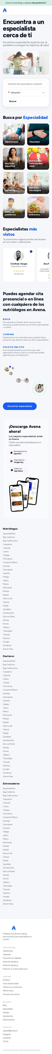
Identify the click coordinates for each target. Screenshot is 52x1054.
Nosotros (6, 980)
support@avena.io (10, 1031)
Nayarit (6, 595)
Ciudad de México (10, 562)
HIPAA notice (8, 991)
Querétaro (7, 609)
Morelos (6, 591)
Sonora (6, 624)
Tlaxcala (6, 634)
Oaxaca (6, 602)
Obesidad (7, 954)
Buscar (12, 101)
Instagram (7, 1034)
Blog (4, 1005)
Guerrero (6, 573)
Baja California (9, 537)
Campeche (7, 544)
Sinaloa (6, 620)
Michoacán (7, 588)
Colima (6, 552)
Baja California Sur (10, 541)
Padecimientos (9, 1020)
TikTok (5, 1041)
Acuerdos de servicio (11, 994)
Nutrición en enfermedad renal (15, 969)
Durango (6, 566)
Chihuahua (7, 559)
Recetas (6, 1012)
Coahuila (6, 548)
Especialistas (8, 1009)
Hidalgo (6, 577)
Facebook (6, 1038)
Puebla (5, 606)
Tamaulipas (7, 631)
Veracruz (6, 638)
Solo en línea (8, 649)
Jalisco (5, 580)
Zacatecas (7, 645)
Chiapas (6, 555)
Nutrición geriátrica (10, 962)
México (6, 584)
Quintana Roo (8, 613)
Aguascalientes (9, 533)
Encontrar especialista (20, 406)
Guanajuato (8, 570)
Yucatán (6, 642)
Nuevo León (8, 598)
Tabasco (6, 627)
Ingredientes (8, 1016)
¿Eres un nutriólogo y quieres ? (26, 3)
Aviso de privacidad (10, 983)
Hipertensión (8, 951)
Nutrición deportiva (10, 965)
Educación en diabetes (12, 958)
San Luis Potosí (9, 616)
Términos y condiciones (12, 987)
